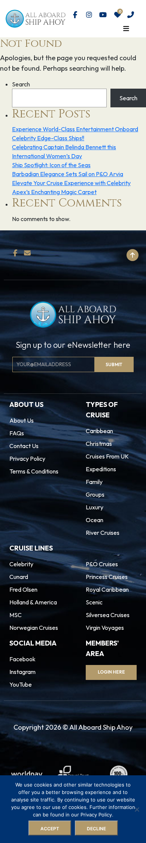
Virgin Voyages (105, 627)
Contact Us (24, 446)
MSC (15, 615)
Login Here (111, 672)
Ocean (94, 520)
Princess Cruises (107, 576)
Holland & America (33, 602)
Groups (95, 494)
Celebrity (21, 564)
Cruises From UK (107, 456)
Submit (114, 364)
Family (94, 481)
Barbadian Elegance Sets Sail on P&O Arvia (67, 174)
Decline (96, 828)
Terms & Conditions (33, 471)
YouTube (20, 684)
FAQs (16, 433)
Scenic (94, 602)
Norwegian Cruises (33, 627)
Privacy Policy (27, 458)
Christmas (99, 443)
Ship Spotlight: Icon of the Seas (51, 165)
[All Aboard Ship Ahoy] (36, 18)
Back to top (100, 255)
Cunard (18, 576)
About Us (21, 420)
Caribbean (99, 431)
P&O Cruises (102, 564)
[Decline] (136, 809)
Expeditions (101, 469)
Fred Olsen (23, 589)
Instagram (22, 671)
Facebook (22, 659)
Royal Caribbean (107, 589)
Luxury (94, 507)
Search (21, 84)
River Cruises (102, 532)
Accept (49, 828)
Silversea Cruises (108, 615)
